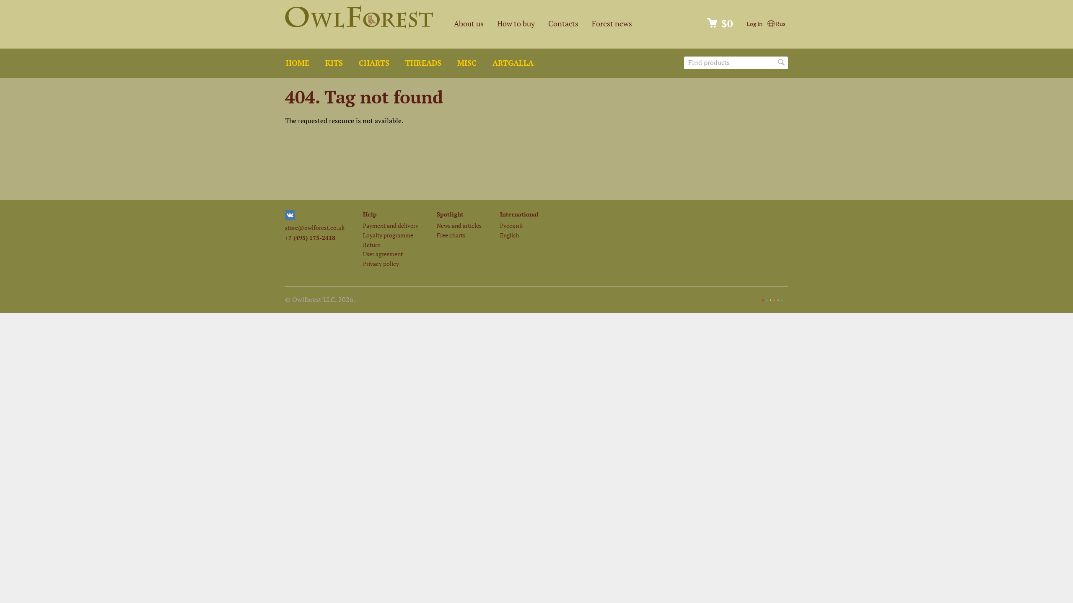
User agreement (383, 254)
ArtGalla (513, 63)
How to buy (516, 23)
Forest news (612, 23)
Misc (467, 63)
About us (469, 23)
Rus (780, 24)
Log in (754, 24)
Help (370, 214)
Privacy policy (381, 264)
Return (372, 245)
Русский (511, 225)
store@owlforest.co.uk (315, 228)
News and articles (459, 225)
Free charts (451, 235)
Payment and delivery (390, 225)
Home (297, 63)
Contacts (563, 23)
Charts (374, 63)
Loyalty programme (388, 235)
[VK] (290, 218)
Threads (423, 63)
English (509, 235)
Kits (334, 63)
